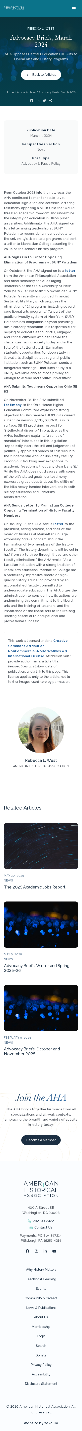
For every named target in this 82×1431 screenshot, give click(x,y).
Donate (41, 1355)
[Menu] (73, 8)
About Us (41, 1317)
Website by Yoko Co (41, 1423)
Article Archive (26, 92)
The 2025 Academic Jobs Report (34, 887)
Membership (41, 1327)
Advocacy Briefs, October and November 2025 (32, 1051)
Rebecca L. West (41, 28)
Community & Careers (41, 1298)
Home (10, 92)
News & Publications (41, 1308)
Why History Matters (41, 1269)
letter (70, 271)
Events (41, 1288)
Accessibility (41, 1374)
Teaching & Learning (41, 1279)
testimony (13, 405)
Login (41, 1336)
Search (41, 1346)
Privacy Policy (41, 1365)
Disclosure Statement (41, 1384)
